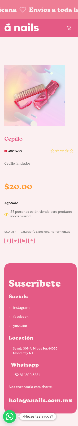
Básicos (43, 232)
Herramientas (60, 232)
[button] (9, 416)
